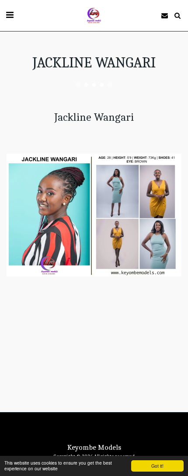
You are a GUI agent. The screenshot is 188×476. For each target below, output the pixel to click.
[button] (9, 15)
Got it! (157, 465)
